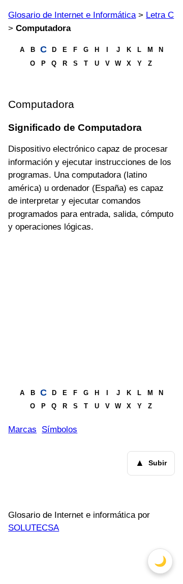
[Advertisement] (91, 310)
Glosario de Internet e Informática (72, 15)
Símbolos (59, 429)
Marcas (22, 429)
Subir (151, 463)
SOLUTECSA (33, 528)
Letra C (160, 15)
